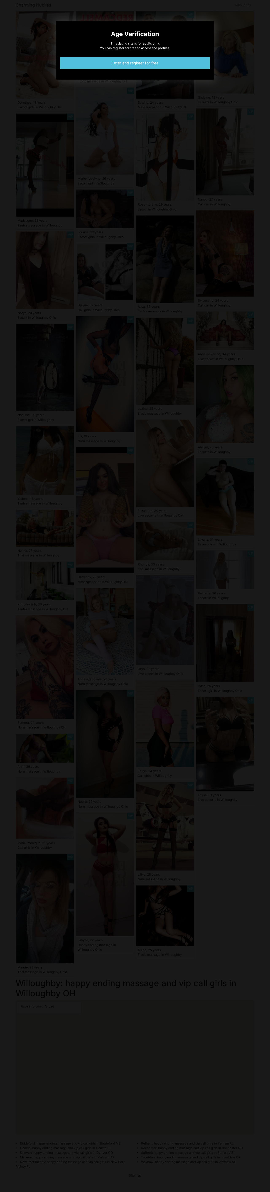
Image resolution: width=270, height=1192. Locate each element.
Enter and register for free (135, 63)
